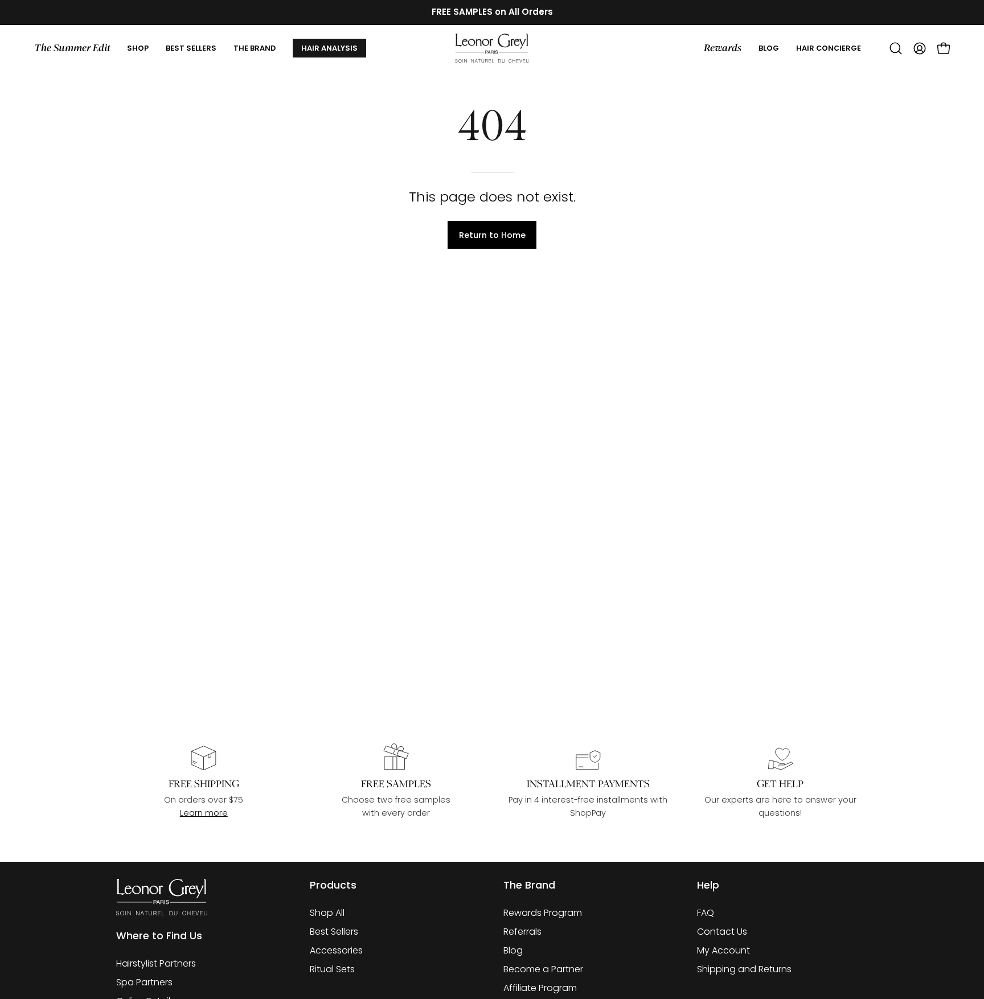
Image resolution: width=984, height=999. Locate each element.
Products (333, 885)
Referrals (522, 931)
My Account (723, 950)
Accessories (336, 950)
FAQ (705, 912)
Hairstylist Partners (156, 963)
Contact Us (722, 931)
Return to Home (492, 235)
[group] (492, 12)
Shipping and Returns (744, 969)
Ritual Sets (332, 969)
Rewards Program (542, 912)
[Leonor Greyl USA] (492, 48)
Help (708, 885)
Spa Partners (144, 982)
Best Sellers (334, 931)
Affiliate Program (540, 987)
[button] (254, 48)
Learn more (204, 813)
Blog (513, 950)
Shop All (327, 912)
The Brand (529, 885)
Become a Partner (543, 969)
